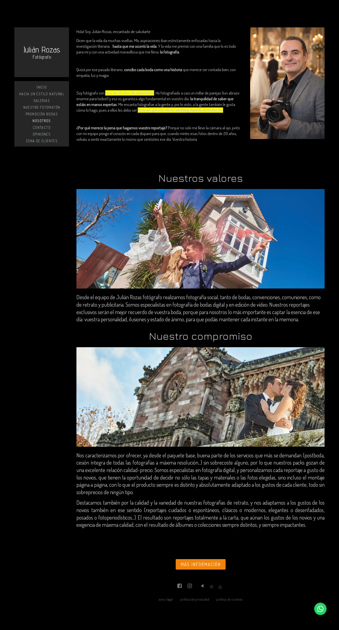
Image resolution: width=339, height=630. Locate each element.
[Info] (212, 586)
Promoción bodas (42, 114)
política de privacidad (194, 599)
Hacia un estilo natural (41, 94)
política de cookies (229, 599)
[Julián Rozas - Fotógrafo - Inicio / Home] (41, 52)
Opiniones (42, 134)
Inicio (41, 87)
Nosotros (42, 121)
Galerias (42, 100)
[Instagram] (190, 586)
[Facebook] (179, 586)
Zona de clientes (42, 141)
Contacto (42, 127)
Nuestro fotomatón (41, 107)
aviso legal (166, 599)
